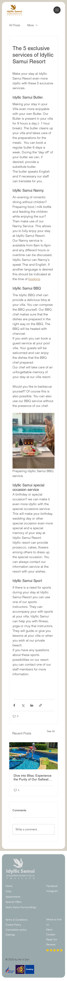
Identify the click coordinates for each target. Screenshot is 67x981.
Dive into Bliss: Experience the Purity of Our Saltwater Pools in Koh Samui (32, 777)
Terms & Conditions (17, 919)
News (49, 929)
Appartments (13, 896)
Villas (8, 891)
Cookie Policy (13, 924)
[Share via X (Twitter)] (23, 705)
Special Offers (14, 901)
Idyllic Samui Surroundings (21, 907)
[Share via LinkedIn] (31, 705)
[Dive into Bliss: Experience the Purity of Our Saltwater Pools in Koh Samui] (33, 755)
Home (9, 886)
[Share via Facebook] (14, 705)
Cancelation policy (16, 929)
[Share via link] (40, 705)
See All (51, 731)
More (30, 25)
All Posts (14, 25)
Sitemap (10, 934)
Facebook (52, 886)
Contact (50, 934)
